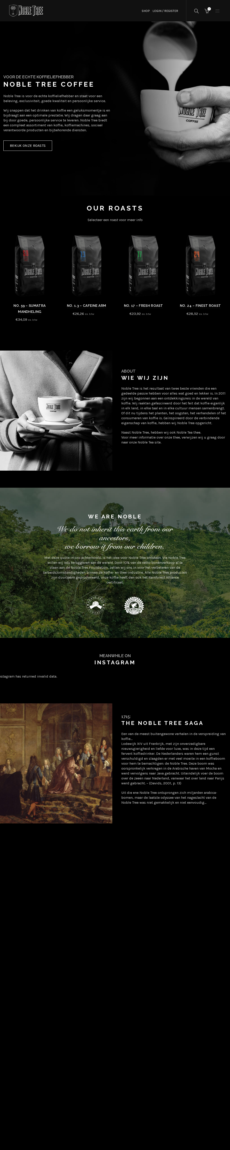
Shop (146, 11)
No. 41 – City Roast (143, 306)
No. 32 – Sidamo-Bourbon (200, 306)
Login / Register (165, 11)
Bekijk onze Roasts (28, 145)
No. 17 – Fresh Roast (29, 306)
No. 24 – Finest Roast (86, 306)
